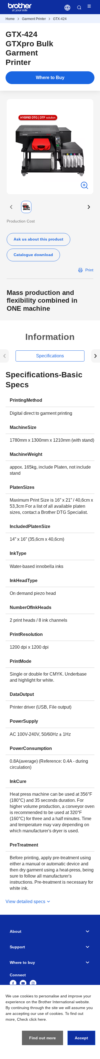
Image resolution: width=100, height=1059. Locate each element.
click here (37, 1019)
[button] (11, 207)
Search (79, 7)
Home (10, 19)
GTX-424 (60, 19)
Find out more (42, 1038)
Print (89, 270)
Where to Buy (50, 77)
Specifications (50, 355)
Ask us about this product (38, 239)
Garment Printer (34, 19)
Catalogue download (33, 254)
